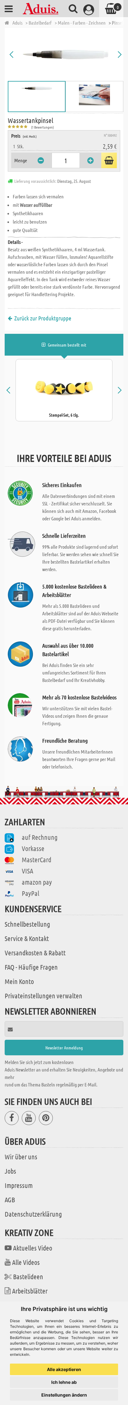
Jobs (10, 1171)
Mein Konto (19, 981)
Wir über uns (21, 1156)
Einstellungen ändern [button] (64, 1395)
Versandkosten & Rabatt (35, 952)
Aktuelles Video (32, 1248)
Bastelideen (28, 1276)
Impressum (19, 1185)
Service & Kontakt (27, 938)
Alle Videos (26, 1262)
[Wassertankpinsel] (65, 54)
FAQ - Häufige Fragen (31, 967)
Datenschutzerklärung (33, 1214)
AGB (10, 1199)
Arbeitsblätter (30, 1291)
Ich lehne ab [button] (64, 1382)
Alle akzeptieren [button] (64, 1369)
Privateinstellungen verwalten (43, 995)
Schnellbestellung (27, 924)
